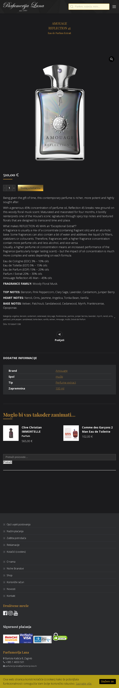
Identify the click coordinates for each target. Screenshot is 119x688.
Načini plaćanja (15, 531)
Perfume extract (66, 382)
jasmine (71, 316)
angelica (15, 316)
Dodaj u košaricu (30, 188)
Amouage (60, 319)
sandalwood (27, 319)
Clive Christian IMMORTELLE (32, 431)
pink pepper (16, 319)
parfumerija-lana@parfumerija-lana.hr (21, 666)
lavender (92, 316)
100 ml (60, 388)
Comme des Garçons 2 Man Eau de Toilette (97, 429)
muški (67, 319)
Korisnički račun (15, 582)
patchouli (7, 319)
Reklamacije (13, 545)
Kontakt (11, 595)
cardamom (31, 316)
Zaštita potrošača (16, 538)
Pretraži (7, 462)
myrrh (99, 316)
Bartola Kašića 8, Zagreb (18, 658)
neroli (105, 316)
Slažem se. (108, 681)
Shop (9, 575)
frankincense (61, 316)
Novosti (11, 589)
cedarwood (41, 316)
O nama (11, 561)
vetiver (52, 319)
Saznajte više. (84, 683)
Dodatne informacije (20, 358)
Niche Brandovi (15, 568)
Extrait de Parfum (78, 319)
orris (110, 316)
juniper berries (81, 316)
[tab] (59, 356)
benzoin (23, 316)
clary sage (51, 316)
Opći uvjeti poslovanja (18, 524)
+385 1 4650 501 (15, 662)
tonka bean (37, 319)
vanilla (45, 319)
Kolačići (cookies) (16, 551)
